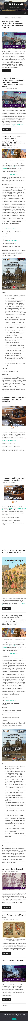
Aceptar (14, 1019)
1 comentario (14, 403)
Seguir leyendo (6, 70)
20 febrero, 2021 (6, 871)
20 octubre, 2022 (6, 403)
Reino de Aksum (14, 4)
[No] (26, 1017)
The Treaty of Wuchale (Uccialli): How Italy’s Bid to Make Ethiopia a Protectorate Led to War (13, 25)
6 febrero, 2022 (5, 626)
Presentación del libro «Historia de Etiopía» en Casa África (14, 479)
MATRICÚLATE (14, 174)
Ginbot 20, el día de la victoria (13, 961)
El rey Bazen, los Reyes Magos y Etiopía (14, 916)
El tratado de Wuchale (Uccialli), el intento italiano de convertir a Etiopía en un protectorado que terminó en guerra (13, 82)
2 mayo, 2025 (5, 88)
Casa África (9, 604)
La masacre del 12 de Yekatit (12, 869)
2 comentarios (14, 147)
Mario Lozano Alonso (11, 228)
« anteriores (5, 1005)
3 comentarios (14, 871)
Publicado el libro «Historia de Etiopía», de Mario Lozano (13, 551)
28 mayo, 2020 (5, 963)
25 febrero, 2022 (6, 554)
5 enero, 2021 (5, 919)
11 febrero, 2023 (6, 147)
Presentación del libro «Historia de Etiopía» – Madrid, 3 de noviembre (14, 399)
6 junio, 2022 (5, 482)
